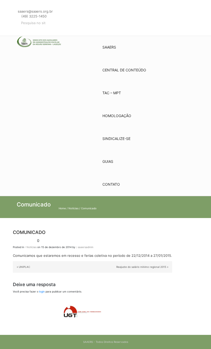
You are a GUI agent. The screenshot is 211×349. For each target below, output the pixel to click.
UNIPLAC (24, 266)
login (42, 291)
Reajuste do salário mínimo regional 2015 (141, 266)
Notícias (73, 208)
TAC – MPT (111, 93)
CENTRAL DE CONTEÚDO (124, 70)
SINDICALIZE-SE (116, 138)
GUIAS (107, 161)
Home (62, 208)
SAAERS (109, 47)
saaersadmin (85, 247)
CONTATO (111, 184)
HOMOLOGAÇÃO (116, 116)
